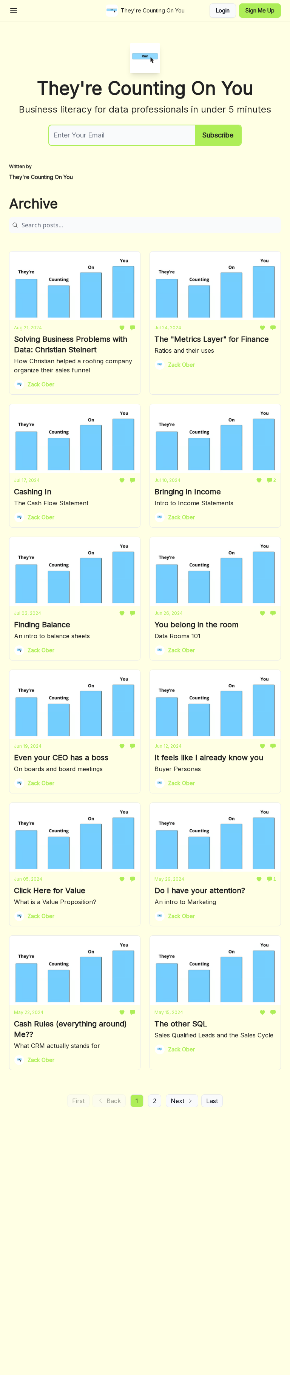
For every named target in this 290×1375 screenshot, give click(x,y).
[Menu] (13, 9)
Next (177, 1101)
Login (223, 10)
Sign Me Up (260, 10)
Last (212, 1101)
